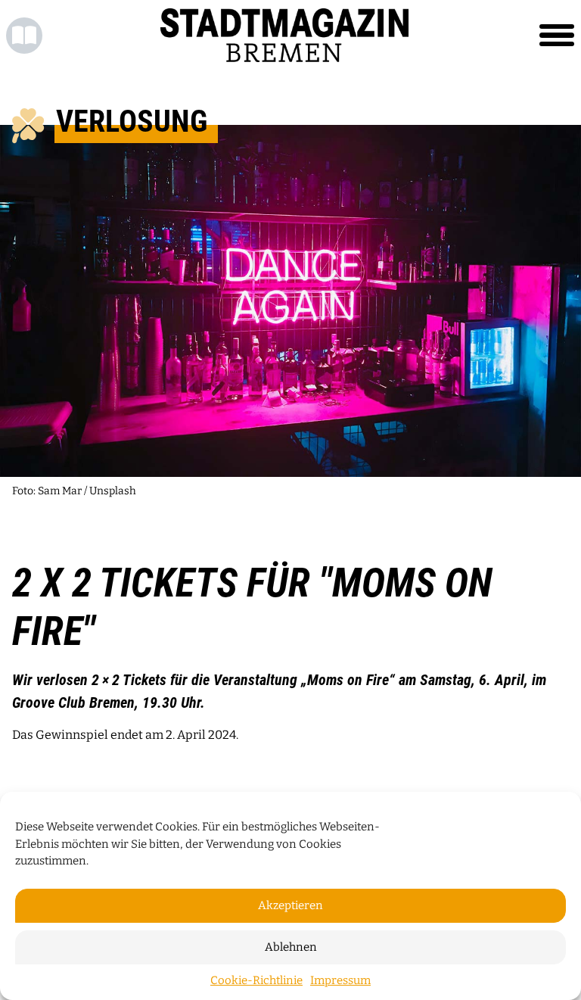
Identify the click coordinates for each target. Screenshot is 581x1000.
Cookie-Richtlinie (256, 980)
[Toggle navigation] (557, 35)
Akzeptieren (290, 905)
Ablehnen (291, 947)
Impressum (340, 980)
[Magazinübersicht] (24, 35)
